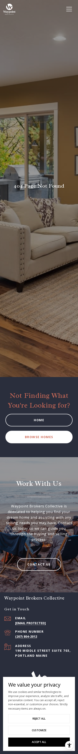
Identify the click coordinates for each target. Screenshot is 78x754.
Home (39, 420)
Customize (39, 730)
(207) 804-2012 (26, 636)
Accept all (39, 742)
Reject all (39, 718)
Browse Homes (39, 437)
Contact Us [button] (39, 564)
